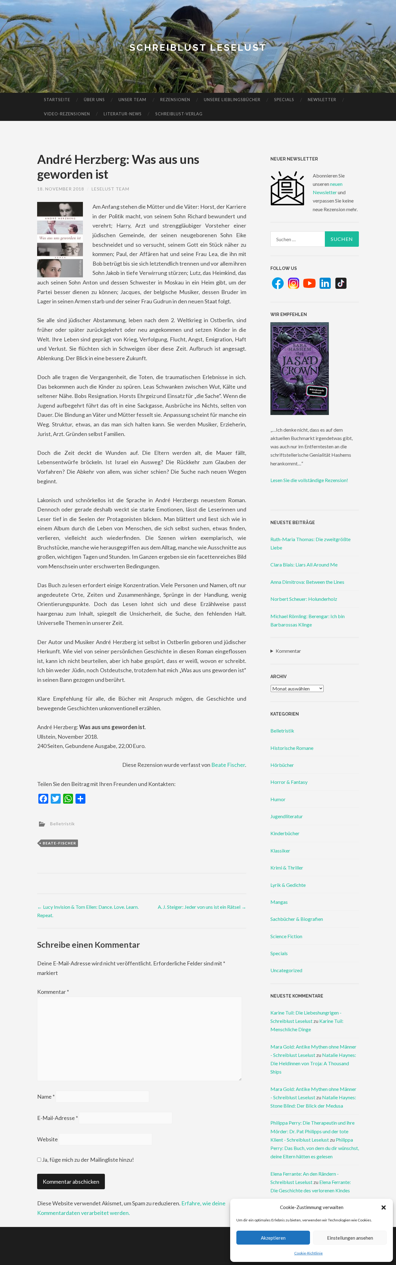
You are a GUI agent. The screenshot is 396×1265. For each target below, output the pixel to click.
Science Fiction (286, 936)
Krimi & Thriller (286, 867)
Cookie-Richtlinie (308, 1253)
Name (46, 1096)
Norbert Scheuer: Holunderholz (303, 599)
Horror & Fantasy (289, 782)
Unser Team (132, 99)
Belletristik (62, 823)
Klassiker (280, 850)
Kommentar (53, 991)
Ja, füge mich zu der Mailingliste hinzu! (87, 1159)
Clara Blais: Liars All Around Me (304, 564)
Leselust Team (110, 188)
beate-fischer (59, 843)
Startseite (57, 99)
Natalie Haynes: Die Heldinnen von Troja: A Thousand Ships (313, 1063)
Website (47, 1139)
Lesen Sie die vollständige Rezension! (309, 480)
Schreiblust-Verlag (179, 113)
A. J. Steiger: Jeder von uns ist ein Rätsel (202, 907)
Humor (278, 799)
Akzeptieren (273, 1238)
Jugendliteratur (286, 816)
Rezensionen (175, 99)
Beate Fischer (228, 764)
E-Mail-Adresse (57, 1117)
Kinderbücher (284, 833)
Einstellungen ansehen (350, 1238)
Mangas (279, 902)
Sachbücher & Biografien (296, 919)
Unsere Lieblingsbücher (232, 99)
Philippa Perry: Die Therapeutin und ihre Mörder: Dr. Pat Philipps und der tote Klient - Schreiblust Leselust (312, 1131)
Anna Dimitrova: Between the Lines (307, 582)
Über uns (94, 99)
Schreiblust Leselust (198, 47)
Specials (284, 99)
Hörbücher (282, 765)
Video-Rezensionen (67, 113)
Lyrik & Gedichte (288, 885)
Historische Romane (291, 748)
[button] (384, 1207)
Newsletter (322, 99)
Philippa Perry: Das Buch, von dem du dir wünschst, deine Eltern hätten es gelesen (314, 1148)
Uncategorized (286, 970)
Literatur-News (123, 113)
